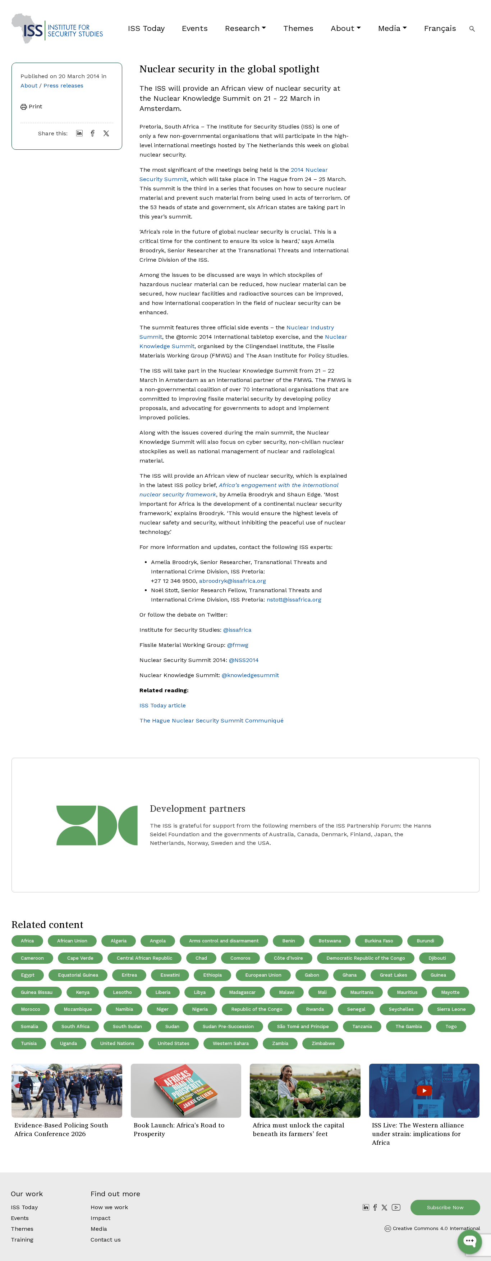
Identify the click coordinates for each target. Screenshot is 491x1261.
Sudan (172, 1026)
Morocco (30, 1009)
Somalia (29, 1026)
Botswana (329, 941)
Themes (298, 28)
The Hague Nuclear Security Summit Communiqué (211, 720)
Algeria (119, 941)
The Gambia (408, 1026)
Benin (288, 941)
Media (389, 28)
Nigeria (200, 1009)
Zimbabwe (323, 1043)
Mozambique (78, 1009)
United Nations (117, 1043)
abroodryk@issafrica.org (232, 580)
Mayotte (450, 992)
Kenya (83, 992)
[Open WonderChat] (470, 1242)
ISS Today (146, 28)
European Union (263, 975)
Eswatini (170, 975)
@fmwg (237, 644)
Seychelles (401, 1009)
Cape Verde (80, 958)
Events (195, 28)
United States (173, 1043)
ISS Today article (162, 705)
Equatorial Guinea (78, 975)
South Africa (75, 1026)
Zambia (280, 1043)
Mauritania (361, 992)
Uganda (68, 1043)
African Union (72, 941)
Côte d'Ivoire (288, 958)
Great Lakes (393, 975)
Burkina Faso (378, 941)
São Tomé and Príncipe (303, 1026)
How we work (109, 1207)
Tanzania (362, 1026)
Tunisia (29, 1043)
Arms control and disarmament (224, 941)
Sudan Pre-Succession (228, 1026)
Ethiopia (212, 975)
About (342, 28)
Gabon (312, 975)
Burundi (425, 941)
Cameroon (32, 958)
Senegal (356, 1009)
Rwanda (315, 1009)
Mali (322, 992)
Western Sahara (231, 1043)
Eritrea (129, 975)
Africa (27, 941)
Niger (162, 1009)
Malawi (286, 992)
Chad (201, 958)
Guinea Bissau (36, 992)
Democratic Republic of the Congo (365, 958)
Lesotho (122, 992)
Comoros (240, 958)
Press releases (63, 85)
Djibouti (437, 958)
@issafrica (237, 629)
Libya (200, 992)
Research (242, 28)
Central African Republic (144, 958)
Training (22, 1239)
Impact (100, 1218)
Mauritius (407, 992)
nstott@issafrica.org (294, 599)
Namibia (124, 1009)
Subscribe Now (445, 1207)
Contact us (106, 1239)
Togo (451, 1026)
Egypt (28, 975)
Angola (158, 941)
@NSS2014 (244, 660)
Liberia (162, 992)
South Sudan (127, 1026)
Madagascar (242, 992)
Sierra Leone (451, 1009)
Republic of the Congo (257, 1009)
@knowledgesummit (250, 675)
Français (440, 28)
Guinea (438, 975)
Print (34, 106)
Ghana (350, 975)
